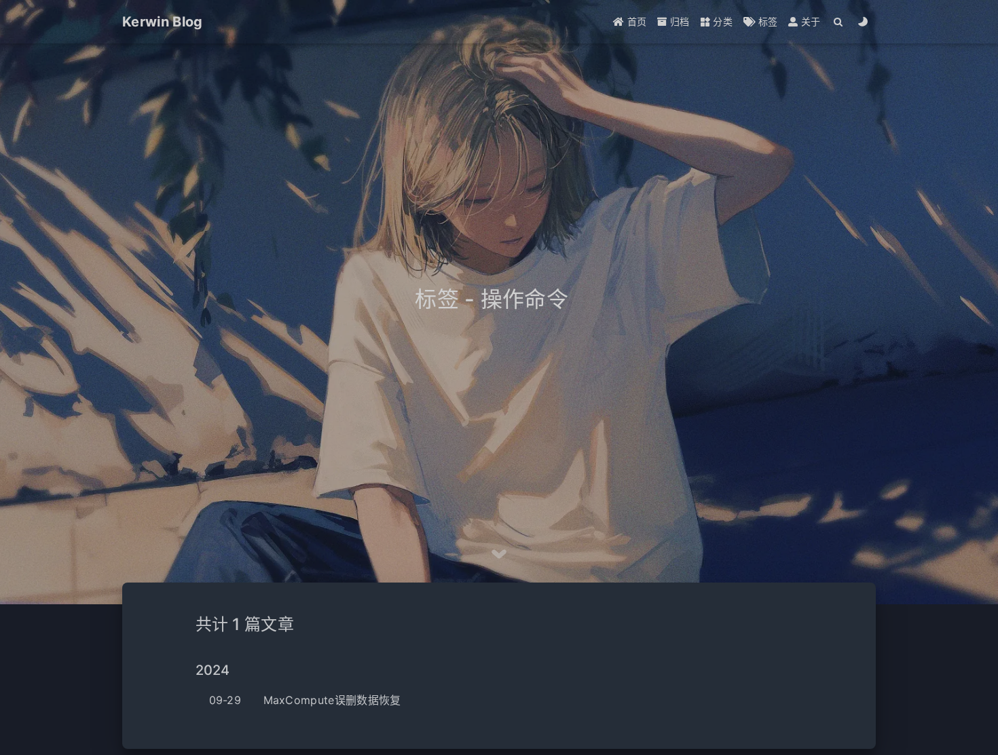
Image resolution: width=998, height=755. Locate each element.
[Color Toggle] (863, 22)
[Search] (838, 22)
